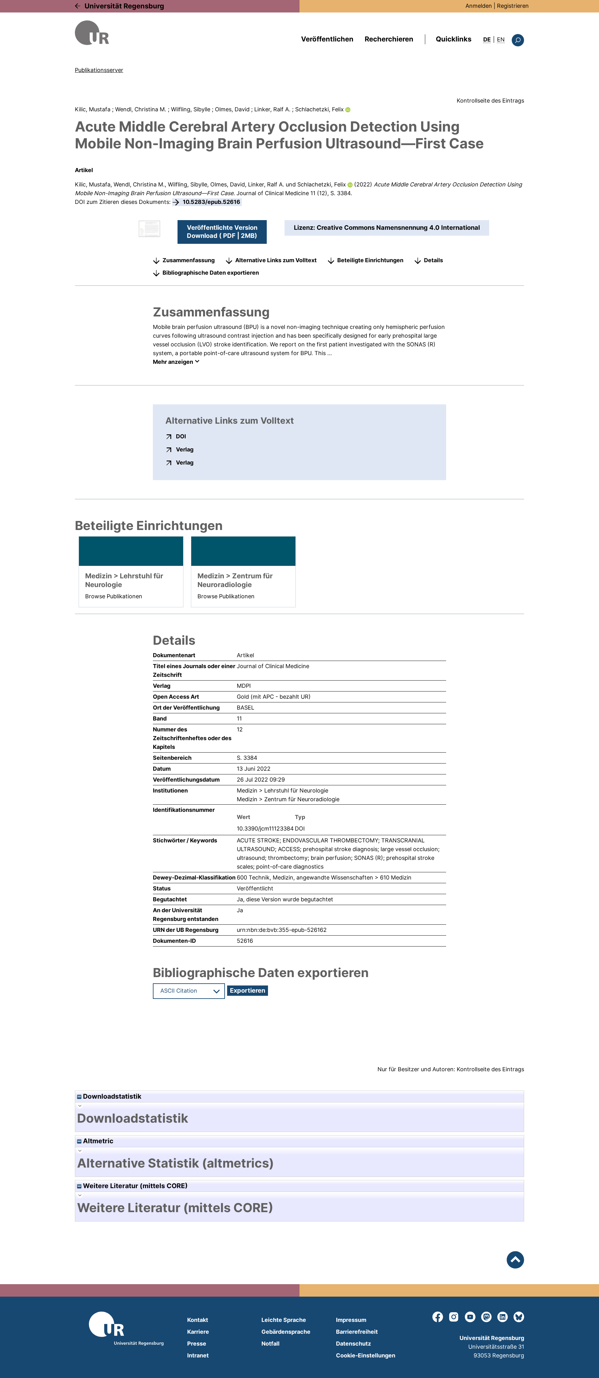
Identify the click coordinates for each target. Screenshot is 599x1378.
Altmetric (97, 1141)
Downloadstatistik (111, 1096)
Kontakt (197, 1320)
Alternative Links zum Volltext (276, 260)
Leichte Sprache (283, 1320)
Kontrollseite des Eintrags (490, 100)
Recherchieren (389, 39)
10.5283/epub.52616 (211, 202)
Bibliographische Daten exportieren (211, 272)
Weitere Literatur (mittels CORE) (134, 1186)
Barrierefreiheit (357, 1331)
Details (433, 260)
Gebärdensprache (285, 1331)
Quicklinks (453, 39)
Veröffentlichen (327, 39)
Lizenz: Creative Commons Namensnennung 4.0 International (387, 227)
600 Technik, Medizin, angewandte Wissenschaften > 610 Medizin (324, 877)
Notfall (270, 1343)
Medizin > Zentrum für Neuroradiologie (288, 799)
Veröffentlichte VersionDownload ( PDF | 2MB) (222, 231)
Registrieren (513, 5)
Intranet (198, 1355)
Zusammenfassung (189, 260)
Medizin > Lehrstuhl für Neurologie (282, 790)
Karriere (198, 1331)
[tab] (299, 1118)
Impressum (351, 1320)
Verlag (184, 449)
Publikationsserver (99, 70)
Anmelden (478, 5)
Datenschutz (353, 1343)
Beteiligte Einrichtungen (370, 260)
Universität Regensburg (124, 6)
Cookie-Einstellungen (365, 1355)
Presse (196, 1343)
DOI (181, 436)
